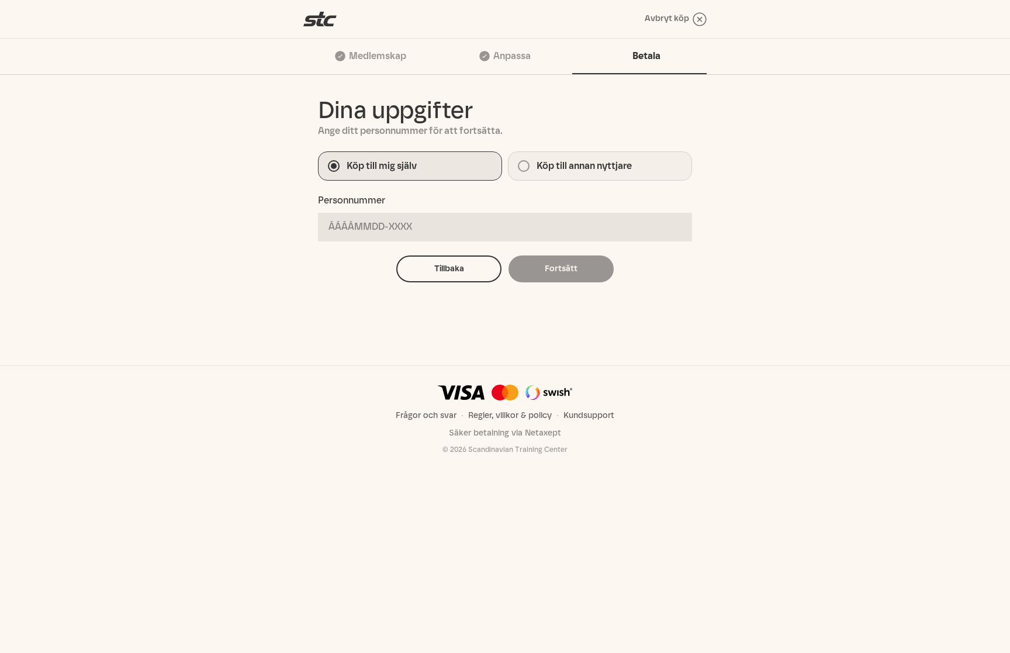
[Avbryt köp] (320, 19)
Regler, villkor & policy (510, 415)
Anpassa (512, 55)
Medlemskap (377, 55)
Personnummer (351, 200)
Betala (646, 55)
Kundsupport (588, 415)
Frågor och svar (426, 415)
